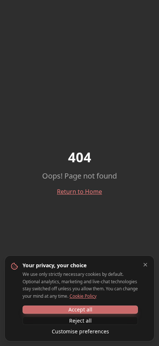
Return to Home (79, 191)
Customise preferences (80, 331)
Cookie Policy (83, 296)
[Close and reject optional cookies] (145, 265)
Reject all (80, 320)
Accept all (80, 309)
